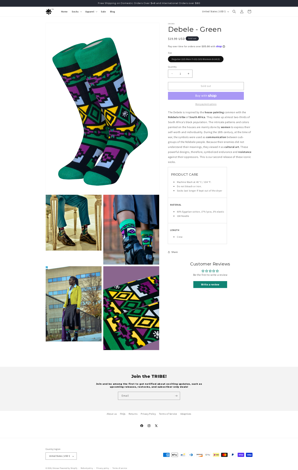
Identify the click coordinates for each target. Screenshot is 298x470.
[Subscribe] (176, 396)
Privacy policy (102, 468)
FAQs (122, 413)
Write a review (210, 284)
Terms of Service (168, 413)
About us (112, 413)
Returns (133, 413)
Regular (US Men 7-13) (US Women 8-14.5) (197, 59)
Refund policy (87, 468)
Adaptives (185, 413)
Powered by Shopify (68, 468)
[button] (76, 11)
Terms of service (119, 468)
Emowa (56, 468)
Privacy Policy (148, 413)
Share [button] (174, 252)
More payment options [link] (206, 104)
